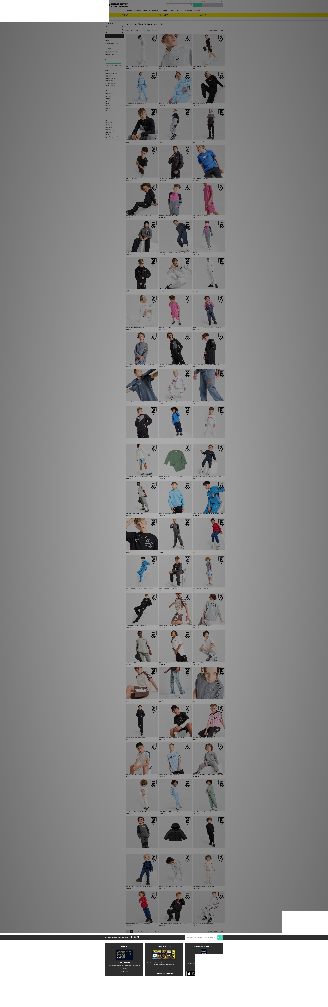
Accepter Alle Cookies (186, 1001)
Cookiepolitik (156, 1002)
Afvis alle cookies (169, 1001)
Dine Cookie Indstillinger (204, 1001)
